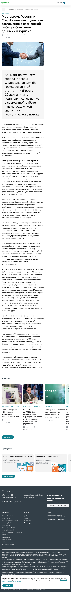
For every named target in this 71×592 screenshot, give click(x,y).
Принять (8, 585)
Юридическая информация (56, 519)
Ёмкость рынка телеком (8, 544)
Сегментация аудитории (8, 542)
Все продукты (8, 476)
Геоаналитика (5, 517)
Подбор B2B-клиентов (7, 541)
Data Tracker (5, 534)
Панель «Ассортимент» (7, 515)
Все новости (8, 437)
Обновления (15, 406)
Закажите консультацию (58, 505)
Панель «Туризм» (6, 525)
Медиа (26, 512)
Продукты (5, 512)
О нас (49, 512)
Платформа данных (6, 539)
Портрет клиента (6, 537)
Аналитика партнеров (7, 522)
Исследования (27, 520)
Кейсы (25, 515)
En (58, 3)
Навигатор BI (5, 523)
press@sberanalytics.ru (32, 497)
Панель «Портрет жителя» (8, 527)
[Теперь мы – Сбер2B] (3, 9)
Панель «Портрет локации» (8, 529)
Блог (25, 517)
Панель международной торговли (10, 520)
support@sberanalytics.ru (33, 495)
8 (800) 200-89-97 (8, 495)
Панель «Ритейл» (6, 518)
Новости (26, 518)
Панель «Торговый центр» (8, 530)
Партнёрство (5, 13)
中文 (61, 3)
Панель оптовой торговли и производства (12, 532)
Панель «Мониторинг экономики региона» (12, 536)
